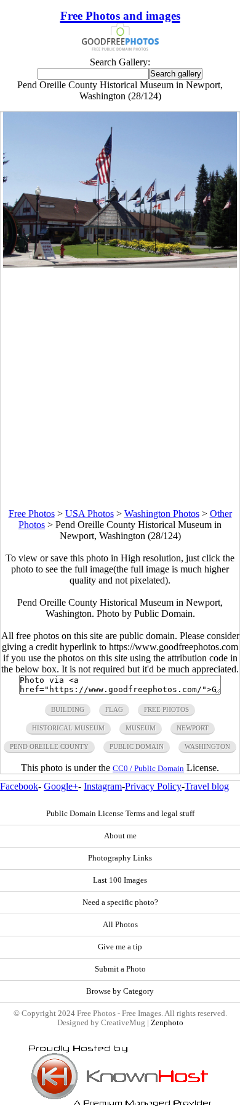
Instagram (103, 786)
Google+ (61, 786)
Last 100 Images (120, 880)
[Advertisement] (120, 388)
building (67, 709)
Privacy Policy (153, 786)
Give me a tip (120, 947)
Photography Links (120, 858)
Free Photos (32, 513)
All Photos (120, 924)
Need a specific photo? (120, 902)
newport (193, 728)
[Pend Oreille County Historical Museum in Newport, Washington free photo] (120, 264)
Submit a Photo (120, 969)
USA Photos (89, 513)
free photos (166, 709)
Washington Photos (161, 513)
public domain (137, 746)
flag (114, 709)
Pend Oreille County (49, 746)
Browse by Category (120, 991)
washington (207, 746)
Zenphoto (167, 1022)
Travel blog (207, 786)
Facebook (19, 786)
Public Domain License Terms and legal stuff (120, 813)
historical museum (68, 728)
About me (120, 836)
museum (141, 728)
